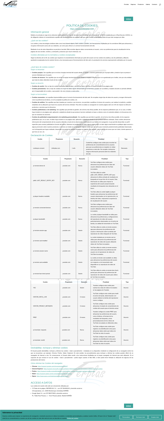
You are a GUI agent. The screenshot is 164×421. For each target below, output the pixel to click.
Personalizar (126, 417)
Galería (148, 4)
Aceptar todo (155, 417)
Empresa (133, 4)
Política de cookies (72, 418)
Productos (141, 4)
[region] (82, 415)
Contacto (154, 4)
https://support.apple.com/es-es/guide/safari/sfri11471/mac (54, 373)
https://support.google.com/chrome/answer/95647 (53, 366)
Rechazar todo (140, 417)
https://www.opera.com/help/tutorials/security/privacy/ (53, 376)
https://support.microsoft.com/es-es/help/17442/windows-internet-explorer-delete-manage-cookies (73, 368)
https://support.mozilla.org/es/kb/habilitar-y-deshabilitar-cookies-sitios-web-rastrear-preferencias (66, 371)
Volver (128, 19)
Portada (126, 4)
